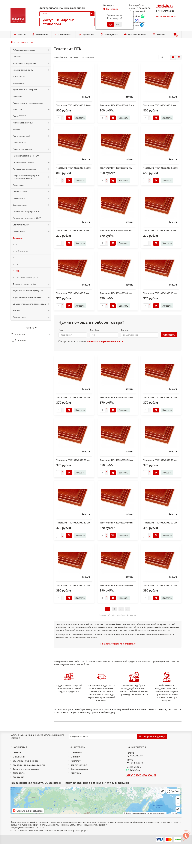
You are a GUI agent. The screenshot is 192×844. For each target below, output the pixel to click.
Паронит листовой (21, 136)
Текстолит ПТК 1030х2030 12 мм (73, 397)
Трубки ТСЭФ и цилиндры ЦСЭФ (28, 290)
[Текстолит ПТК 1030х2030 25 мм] (74, 437)
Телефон (94, 330)
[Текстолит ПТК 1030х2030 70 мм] (74, 562)
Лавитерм (17, 96)
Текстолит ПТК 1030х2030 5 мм (159, 230)
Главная (17, 752)
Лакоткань (18, 109)
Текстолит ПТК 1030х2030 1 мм (159, 105)
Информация (18, 747)
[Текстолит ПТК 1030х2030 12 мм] (74, 374)
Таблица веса (111, 34)
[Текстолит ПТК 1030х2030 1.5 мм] (74, 145)
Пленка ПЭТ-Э (19, 142)
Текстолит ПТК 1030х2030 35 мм (160, 460)
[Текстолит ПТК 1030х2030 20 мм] (161, 374)
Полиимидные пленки (23, 162)
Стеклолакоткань (21, 191)
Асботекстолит (22, 251)
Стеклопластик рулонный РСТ (27, 218)
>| (127, 609)
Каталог (22, 34)
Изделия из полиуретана (24, 63)
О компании (42, 34)
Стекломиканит (20, 205)
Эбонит (16, 310)
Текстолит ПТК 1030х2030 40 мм (73, 522)
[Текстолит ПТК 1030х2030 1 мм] (161, 82)
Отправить (169, 334)
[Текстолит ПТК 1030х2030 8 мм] (118, 270)
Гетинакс (17, 56)
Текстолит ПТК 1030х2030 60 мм (160, 522)
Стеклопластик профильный (26, 211)
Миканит (17, 129)
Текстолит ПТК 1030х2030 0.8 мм (117, 105)
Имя (60, 330)
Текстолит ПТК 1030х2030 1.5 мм (73, 167)
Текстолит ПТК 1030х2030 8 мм (116, 293)
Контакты (161, 34)
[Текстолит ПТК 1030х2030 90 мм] (161, 562)
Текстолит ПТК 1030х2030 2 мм (116, 167)
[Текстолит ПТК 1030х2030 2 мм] (118, 145)
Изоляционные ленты (23, 69)
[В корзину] (69, 118)
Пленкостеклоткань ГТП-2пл (26, 155)
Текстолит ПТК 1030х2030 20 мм (160, 397)
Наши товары (77, 747)
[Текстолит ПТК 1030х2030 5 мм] (161, 208)
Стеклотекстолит (20, 224)
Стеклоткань (19, 231)
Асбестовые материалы (24, 50)
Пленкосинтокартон (22, 149)
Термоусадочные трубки (24, 284)
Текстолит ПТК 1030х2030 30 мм (117, 460)
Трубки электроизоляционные (27, 297)
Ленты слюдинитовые (23, 122)
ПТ (17, 264)
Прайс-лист (88, 34)
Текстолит (18, 238)
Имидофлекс (19, 83)
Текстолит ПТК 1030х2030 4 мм (116, 230)
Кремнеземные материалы (25, 89)
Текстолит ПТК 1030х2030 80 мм (117, 585)
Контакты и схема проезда (26, 769)
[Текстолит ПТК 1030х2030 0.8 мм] (118, 82)
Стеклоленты (19, 198)
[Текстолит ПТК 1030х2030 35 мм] (161, 437)
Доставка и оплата (137, 34)
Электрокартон (20, 317)
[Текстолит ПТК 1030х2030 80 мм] (118, 562)
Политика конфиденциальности (29, 764)
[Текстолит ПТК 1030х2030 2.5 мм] (161, 145)
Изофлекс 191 (19, 76)
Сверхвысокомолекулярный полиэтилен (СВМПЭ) (26, 177)
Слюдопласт (18, 185)
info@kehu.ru (136, 762)
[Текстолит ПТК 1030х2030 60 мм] (161, 500)
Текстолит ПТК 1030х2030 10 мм (160, 293)
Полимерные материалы (24, 169)
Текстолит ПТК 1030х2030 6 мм (72, 293)
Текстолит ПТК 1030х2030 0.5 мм (73, 105)
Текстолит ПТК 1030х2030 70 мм (73, 585)
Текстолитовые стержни (27, 277)
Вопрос (125, 330)
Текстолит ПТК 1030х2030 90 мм (160, 585)
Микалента (76, 752)
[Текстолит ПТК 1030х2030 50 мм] (118, 500)
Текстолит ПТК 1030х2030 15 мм (117, 397)
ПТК (17, 270)
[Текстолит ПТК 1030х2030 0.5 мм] (74, 82)
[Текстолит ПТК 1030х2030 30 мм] (118, 437)
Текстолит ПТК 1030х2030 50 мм (117, 522)
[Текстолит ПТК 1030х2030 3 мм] (74, 208)
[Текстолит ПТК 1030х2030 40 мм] (74, 500)
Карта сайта (19, 772)
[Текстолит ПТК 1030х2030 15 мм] (118, 374)
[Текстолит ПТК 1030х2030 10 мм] (161, 270)
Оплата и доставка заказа (25, 760)
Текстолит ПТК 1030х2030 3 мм (72, 230)
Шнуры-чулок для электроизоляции (29, 304)
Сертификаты (65, 34)
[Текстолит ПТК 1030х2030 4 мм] (118, 208)
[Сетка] (173, 57)
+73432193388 (136, 755)
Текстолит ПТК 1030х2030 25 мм (73, 460)
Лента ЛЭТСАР (19, 116)
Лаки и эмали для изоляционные (28, 103)
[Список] (179, 57)
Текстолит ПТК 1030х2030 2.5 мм (160, 167)
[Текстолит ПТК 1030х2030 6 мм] (74, 270)
